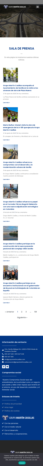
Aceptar (22, 463)
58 (35, 311)
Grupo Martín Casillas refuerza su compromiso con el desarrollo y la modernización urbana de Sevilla (17, 164)
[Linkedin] (3, 366)
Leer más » (6, 102)
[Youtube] (7, 366)
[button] (37, 6)
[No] (39, 459)
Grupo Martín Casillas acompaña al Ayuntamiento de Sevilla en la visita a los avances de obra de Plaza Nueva (20, 88)
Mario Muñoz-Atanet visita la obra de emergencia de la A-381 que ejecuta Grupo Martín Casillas (21, 127)
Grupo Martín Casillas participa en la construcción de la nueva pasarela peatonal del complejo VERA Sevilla (19, 246)
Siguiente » (22, 317)
